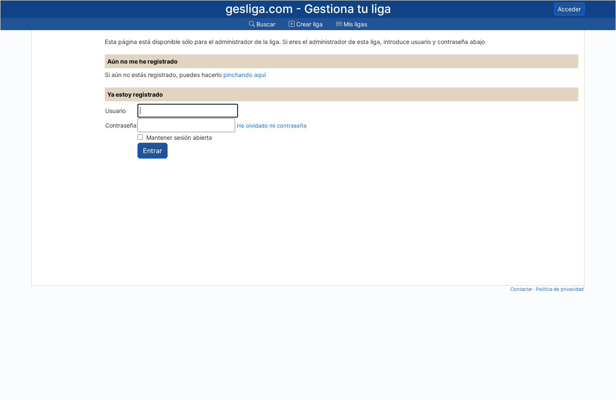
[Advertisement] (66, 157)
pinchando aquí (244, 74)
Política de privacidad (560, 289)
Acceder (569, 9)
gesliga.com (308, 9)
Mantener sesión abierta (179, 137)
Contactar (521, 289)
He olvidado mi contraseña (271, 125)
